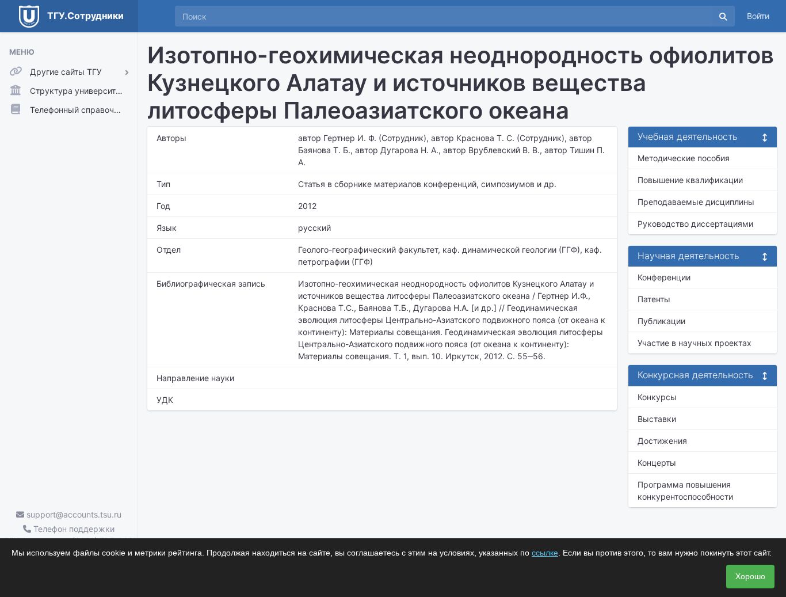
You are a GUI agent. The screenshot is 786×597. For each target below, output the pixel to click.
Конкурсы (657, 397)
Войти (758, 16)
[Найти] (723, 16)
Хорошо (750, 576)
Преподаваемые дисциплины (696, 202)
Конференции (664, 277)
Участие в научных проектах (694, 343)
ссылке (545, 552)
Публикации (661, 321)
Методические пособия (684, 158)
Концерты (657, 462)
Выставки (657, 419)
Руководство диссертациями (695, 224)
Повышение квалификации (690, 180)
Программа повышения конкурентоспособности (685, 490)
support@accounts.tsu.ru (72, 514)
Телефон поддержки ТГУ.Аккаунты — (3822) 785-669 (68, 535)
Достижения (662, 441)
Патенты (654, 299)
